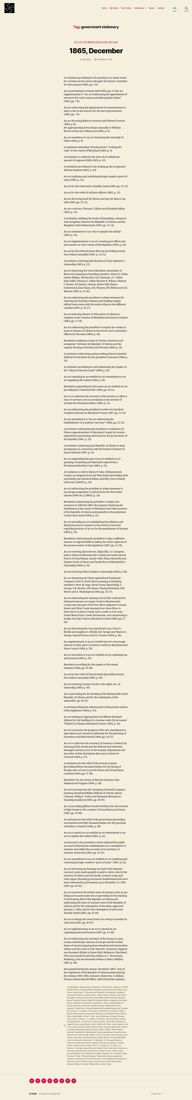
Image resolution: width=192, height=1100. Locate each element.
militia (114, 1029)
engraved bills (115, 1003)
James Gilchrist (98, 1021)
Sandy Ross (112, 1048)
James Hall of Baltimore (115, 1021)
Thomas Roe (101, 1056)
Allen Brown (107, 987)
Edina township (110, 998)
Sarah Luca (122, 1048)
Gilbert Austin (78, 1013)
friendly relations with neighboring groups (103, 1008)
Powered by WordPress (49, 1094)
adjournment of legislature (90, 987)
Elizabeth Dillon (102, 1000)
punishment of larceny (81, 1040)
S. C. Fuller (113, 1045)
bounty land (77, 992)
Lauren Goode (77, 1027)
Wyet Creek (106, 1064)
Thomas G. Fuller (73, 1056)
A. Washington (73, 987)
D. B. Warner (121, 995)
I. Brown (81, 1019)
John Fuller (106, 1024)
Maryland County (90, 1029)
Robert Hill (91, 1045)
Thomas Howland (88, 1056)
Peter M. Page (83, 1035)
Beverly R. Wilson (116, 990)
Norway (100, 1032)
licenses (107, 1027)
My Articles (126, 8)
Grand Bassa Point (111, 1013)
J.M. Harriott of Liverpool (116, 1019)
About (151, 8)
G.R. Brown (113, 1011)
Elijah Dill (91, 1000)
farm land (76, 1005)
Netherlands (91, 1032)
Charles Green (90, 995)
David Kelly (98, 998)
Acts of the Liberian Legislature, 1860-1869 (96, 42)
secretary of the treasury (77, 1051)
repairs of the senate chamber (104, 1043)
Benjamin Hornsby (100, 990)
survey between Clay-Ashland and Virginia (84, 1053)
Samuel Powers (89, 1048)
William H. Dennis (81, 1064)
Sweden (105, 1053)
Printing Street (103, 1037)
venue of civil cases (96, 1061)
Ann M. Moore (72, 990)
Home (104, 8)
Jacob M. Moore (73, 1021)
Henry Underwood (102, 1016)
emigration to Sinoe (100, 1003)
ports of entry (117, 1035)
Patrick (88, 59)
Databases (139, 8)
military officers (104, 1029)
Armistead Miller (86, 990)
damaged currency (74, 998)
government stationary (94, 1013)
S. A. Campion (102, 1045)
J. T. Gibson (90, 1019)
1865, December (96, 50)
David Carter (88, 998)
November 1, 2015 (104, 59)
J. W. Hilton (100, 1019)
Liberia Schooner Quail (93, 1027)
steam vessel (117, 1051)
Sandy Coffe (102, 1048)
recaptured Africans (83, 1043)
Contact (160, 8)
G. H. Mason (82, 1011)
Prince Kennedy (89, 1037)
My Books (114, 8)
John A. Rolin (96, 1024)
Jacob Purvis (86, 1021)
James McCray (73, 1024)
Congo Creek (102, 995)
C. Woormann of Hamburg (93, 992)
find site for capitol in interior (92, 1005)
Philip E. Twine (95, 1035)
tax (111, 1053)
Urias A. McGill (81, 1061)
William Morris (94, 1064)
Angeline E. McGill (120, 987)
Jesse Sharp (85, 1024)
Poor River (106, 1035)
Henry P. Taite (88, 1016)
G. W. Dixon (92, 1011)
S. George (78, 1048)
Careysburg (110, 992)
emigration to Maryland (82, 1003)
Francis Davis (79, 1008)
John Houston (117, 1024)
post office (77, 1037)
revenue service (79, 1045)
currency (112, 995)
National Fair (80, 1032)
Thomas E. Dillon (120, 1053)
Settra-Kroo (93, 1051)
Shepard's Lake (105, 1051)
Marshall (79, 1029)
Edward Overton (80, 1000)
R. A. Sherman (97, 1040)
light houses (116, 1027)
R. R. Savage (109, 1040)
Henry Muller (77, 1016)
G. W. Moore (103, 1011)
